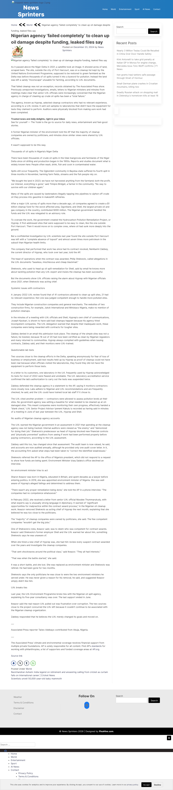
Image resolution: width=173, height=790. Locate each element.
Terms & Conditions (24, 702)
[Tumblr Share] (26, 663)
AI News (146, 9)
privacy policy (132, 785)
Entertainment (125, 9)
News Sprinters (31, 11)
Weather (18, 697)
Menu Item (9, 750)
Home (105, 9)
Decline (157, 785)
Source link (16, 655)
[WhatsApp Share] (33, 663)
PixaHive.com (106, 731)
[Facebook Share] (13, 663)
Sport (137, 9)
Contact (156, 9)
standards (97, 646)
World (113, 9)
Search (119, 26)
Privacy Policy (25, 773)
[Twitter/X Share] (20, 663)
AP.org (95, 649)
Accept (146, 785)
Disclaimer (19, 708)
